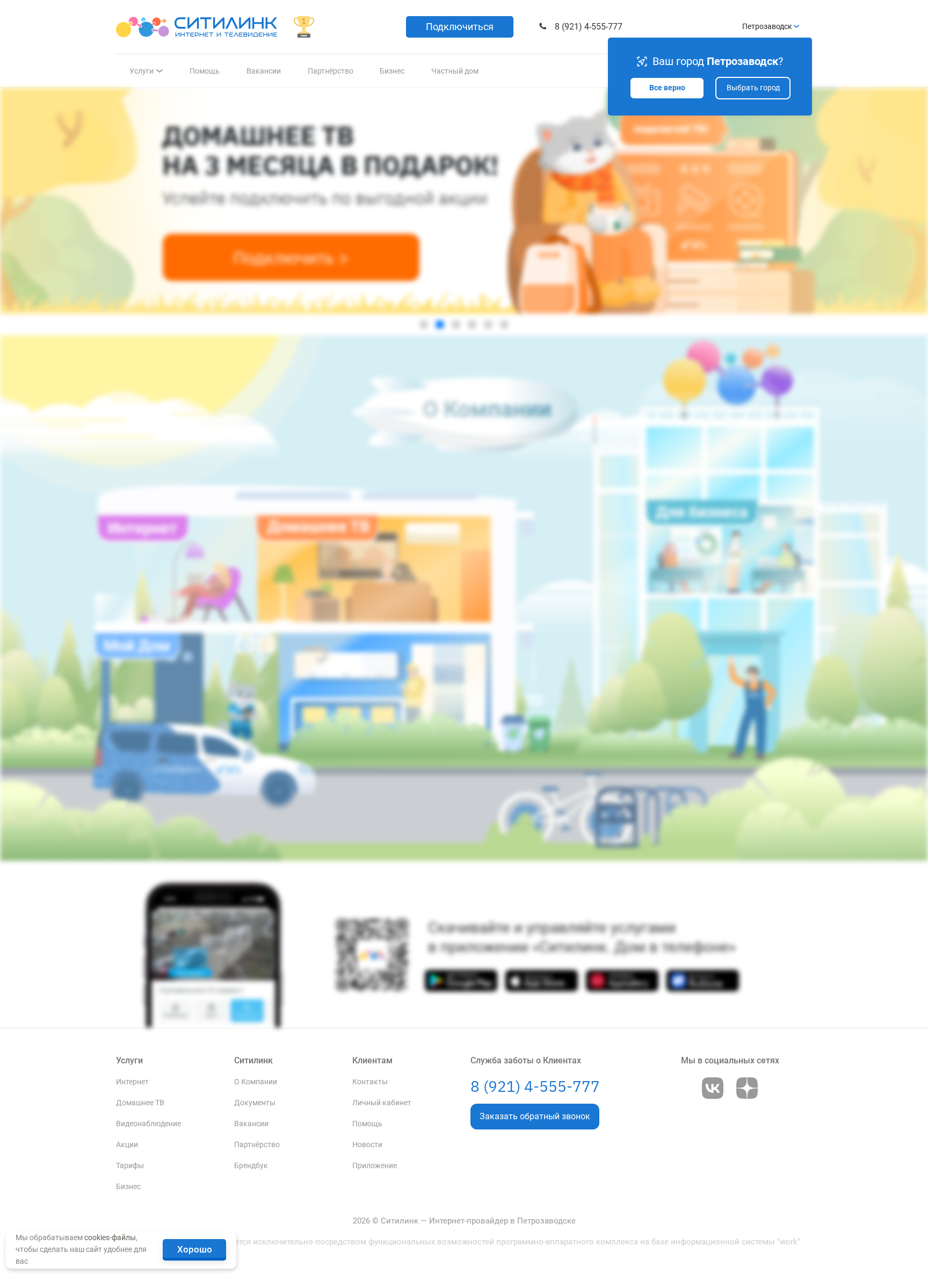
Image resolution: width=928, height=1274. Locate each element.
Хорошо (194, 1249)
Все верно (667, 87)
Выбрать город (753, 87)
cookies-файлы (110, 1237)
